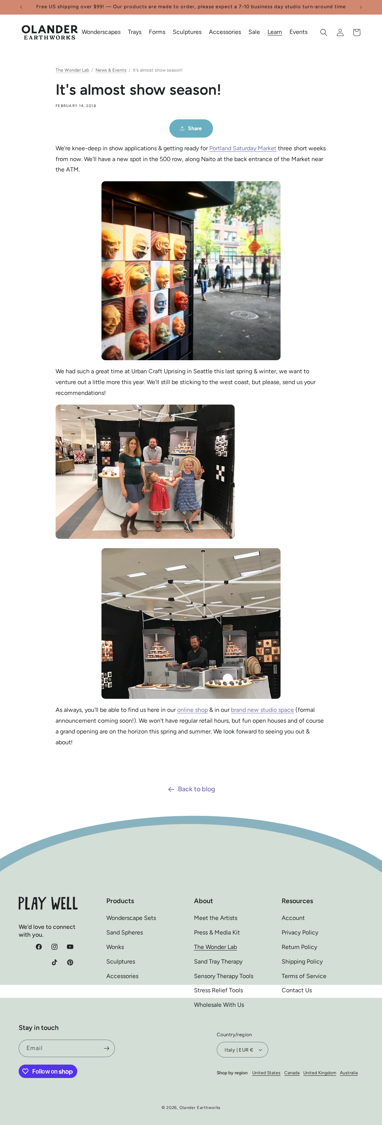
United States (266, 1072)
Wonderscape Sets (131, 917)
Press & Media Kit (217, 932)
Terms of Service (304, 976)
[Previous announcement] (21, 7)
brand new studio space (262, 709)
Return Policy (299, 946)
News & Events (111, 70)
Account (293, 917)
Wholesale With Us (219, 1004)
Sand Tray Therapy (218, 961)
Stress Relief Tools (218, 990)
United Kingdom (319, 1072)
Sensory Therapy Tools (223, 976)
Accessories (122, 976)
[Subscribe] (106, 1048)
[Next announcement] (361, 7)
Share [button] (195, 128)
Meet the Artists (215, 917)
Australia (349, 1072)
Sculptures (120, 961)
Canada (292, 1072)
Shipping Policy (302, 961)
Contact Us (297, 990)
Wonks (115, 946)
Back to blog (196, 789)
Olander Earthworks (200, 1107)
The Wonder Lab (72, 70)
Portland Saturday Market (242, 148)
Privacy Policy (300, 932)
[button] (101, 32)
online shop (192, 709)
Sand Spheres (124, 932)
